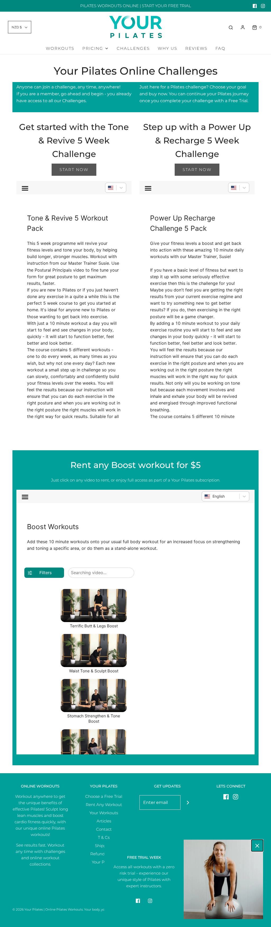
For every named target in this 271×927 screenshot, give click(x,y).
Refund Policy (104, 853)
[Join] (187, 802)
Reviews (196, 48)
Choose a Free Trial (103, 796)
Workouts (60, 48)
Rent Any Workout (104, 804)
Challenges (133, 48)
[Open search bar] (231, 27)
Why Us (167, 48)
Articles (104, 821)
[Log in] (243, 27)
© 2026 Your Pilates (27, 909)
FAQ (220, 48)
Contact (104, 829)
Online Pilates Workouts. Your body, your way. (80, 909)
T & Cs (104, 837)
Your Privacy (104, 862)
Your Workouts (103, 812)
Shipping (104, 845)
